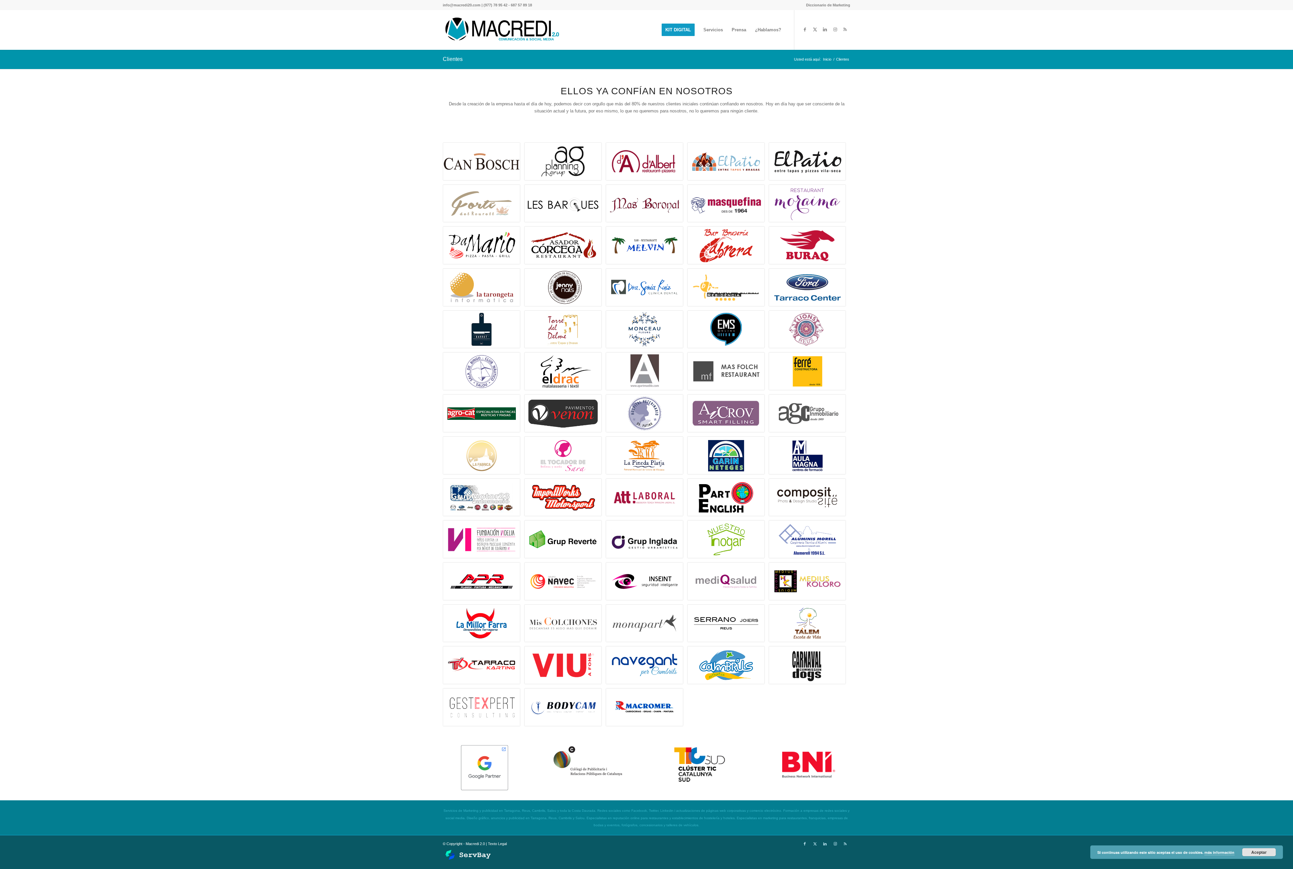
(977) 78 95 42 (495, 5)
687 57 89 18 (521, 5)
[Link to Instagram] (835, 30)
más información (1219, 852)
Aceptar (1259, 852)
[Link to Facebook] (805, 30)
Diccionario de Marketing (828, 5)
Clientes (453, 59)
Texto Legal (497, 844)
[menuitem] (826, 5)
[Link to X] (815, 30)
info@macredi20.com (461, 5)
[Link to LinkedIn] (825, 30)
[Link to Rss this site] (845, 30)
